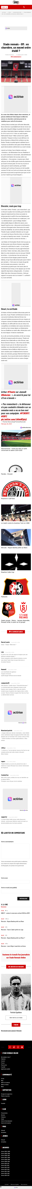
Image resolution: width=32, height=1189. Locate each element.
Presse (3, 1063)
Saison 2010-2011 (5, 1163)
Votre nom (4, 878)
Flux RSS (3, 1067)
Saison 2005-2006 (5, 1153)
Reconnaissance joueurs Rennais (11, 1031)
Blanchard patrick (6, 730)
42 (7, 910)
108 (8, 919)
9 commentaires (16, 57)
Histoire (3, 1115)
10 (7, 943)
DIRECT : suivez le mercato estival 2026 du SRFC (15, 913)
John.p (3, 748)
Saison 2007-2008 (5, 1157)
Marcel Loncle (5, 642)
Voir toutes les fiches (16, 1017)
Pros (9, 12)
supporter (4, 817)
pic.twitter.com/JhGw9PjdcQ (14, 419)
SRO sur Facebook (5, 1082)
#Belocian (5, 394)
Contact (3, 1061)
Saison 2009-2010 (5, 1161)
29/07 (2, 927)
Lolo (2, 652)
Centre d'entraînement (6, 1120)
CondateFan (4, 775)
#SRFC (4, 416)
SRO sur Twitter (5, 1084)
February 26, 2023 (6, 424)
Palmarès (3, 1117)
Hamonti (3, 669)
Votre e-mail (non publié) (9, 887)
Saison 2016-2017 (5, 1175)
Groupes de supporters (6, 1093)
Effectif (3, 1130)
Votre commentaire (7, 841)
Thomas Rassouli (9, 54)
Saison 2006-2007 (5, 1155)
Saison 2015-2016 (5, 1173)
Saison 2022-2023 (17, 12)
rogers (3, 761)
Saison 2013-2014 (5, 1169)
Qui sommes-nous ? (6, 1057)
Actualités (3, 1132)
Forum (2, 1078)
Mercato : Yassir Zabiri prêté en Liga (12, 930)
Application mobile (5, 1068)
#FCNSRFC (24, 413)
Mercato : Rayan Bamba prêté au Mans (12, 921)
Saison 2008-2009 (5, 1159)
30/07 (2, 919)
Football (3, 1103)
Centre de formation (6, 1122)
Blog (2, 1080)
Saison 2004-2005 (5, 1151)
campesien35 (5, 683)
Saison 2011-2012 (5, 1165)
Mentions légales (15, 1184)
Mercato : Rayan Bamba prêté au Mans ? (13, 938)
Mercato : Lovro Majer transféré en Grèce (13, 946)
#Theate (11, 391)
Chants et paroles (5, 1095)
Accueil (4, 12)
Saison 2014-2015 (5, 1171)
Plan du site (4, 1065)
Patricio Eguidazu (16, 1012)
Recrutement (24, 1184)
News (2, 1086)
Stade (2, 1119)
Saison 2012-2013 (5, 1167)
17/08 (2, 910)
